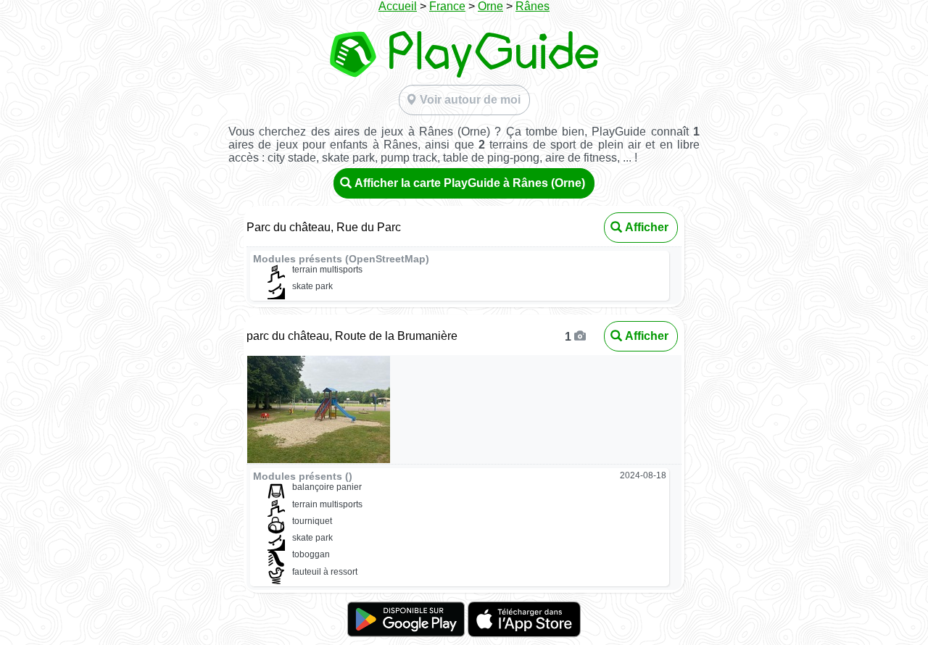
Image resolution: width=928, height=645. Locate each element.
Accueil (397, 6)
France (447, 6)
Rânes (532, 6)
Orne (490, 6)
